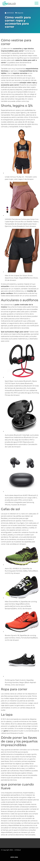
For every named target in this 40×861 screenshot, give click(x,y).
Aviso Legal (14, 857)
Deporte (20, 13)
